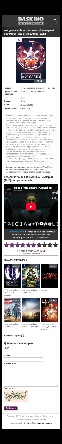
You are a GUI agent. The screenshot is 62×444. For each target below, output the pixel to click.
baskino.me (15, 423)
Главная (10, 416)
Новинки (29, 416)
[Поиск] (55, 21)
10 (55, 245)
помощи (46, 172)
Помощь (19, 419)
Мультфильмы (26, 105)
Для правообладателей (35, 419)
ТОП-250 (20, 416)
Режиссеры (48, 416)
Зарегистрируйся (15, 232)
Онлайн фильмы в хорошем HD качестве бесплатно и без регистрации (31, 21)
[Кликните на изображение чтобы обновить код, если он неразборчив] (16, 391)
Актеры (38, 416)
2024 (22, 98)
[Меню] (7, 21)
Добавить (11, 408)
